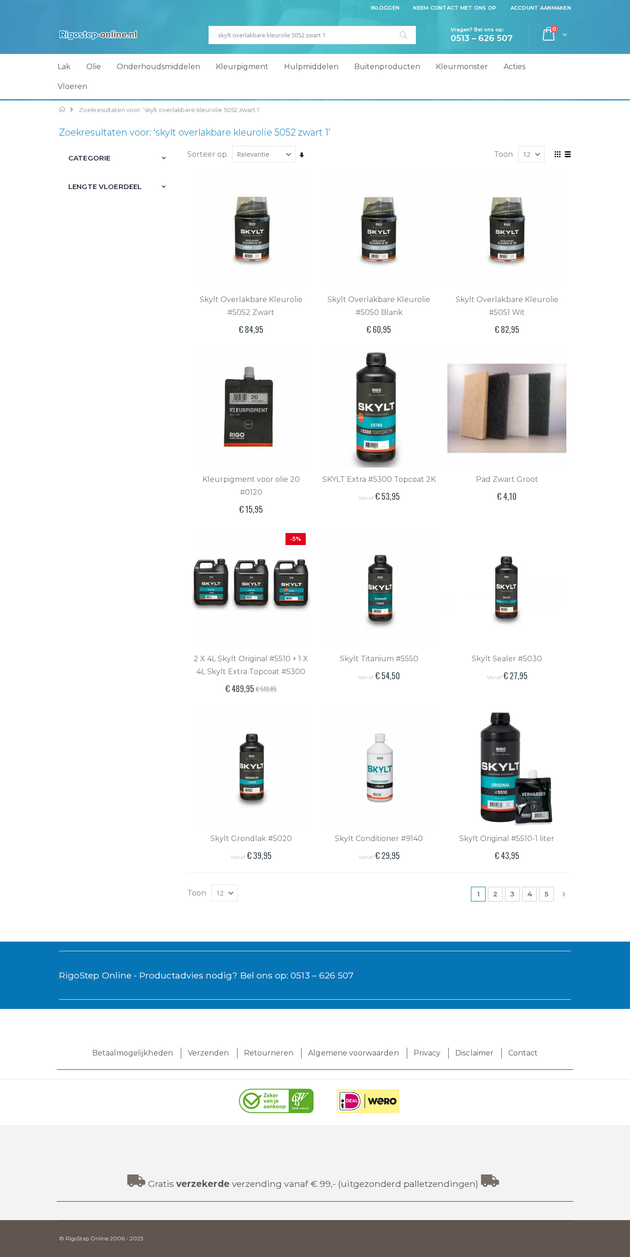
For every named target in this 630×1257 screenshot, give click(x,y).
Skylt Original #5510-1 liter (506, 838)
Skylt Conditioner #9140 (379, 838)
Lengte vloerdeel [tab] (105, 186)
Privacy (427, 1053)
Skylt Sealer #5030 (507, 658)
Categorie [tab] (89, 158)
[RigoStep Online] (98, 35)
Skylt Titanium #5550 (379, 658)
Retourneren (269, 1053)
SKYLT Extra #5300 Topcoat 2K (379, 479)
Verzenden (208, 1053)
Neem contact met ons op (454, 8)
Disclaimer (474, 1053)
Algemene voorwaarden (353, 1053)
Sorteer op (207, 154)
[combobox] (312, 35)
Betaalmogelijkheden (132, 1053)
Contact (523, 1053)
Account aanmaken (541, 8)
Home (62, 109)
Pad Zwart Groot (507, 479)
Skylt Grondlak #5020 (251, 838)
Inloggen (385, 8)
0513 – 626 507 (322, 975)
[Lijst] (567, 155)
